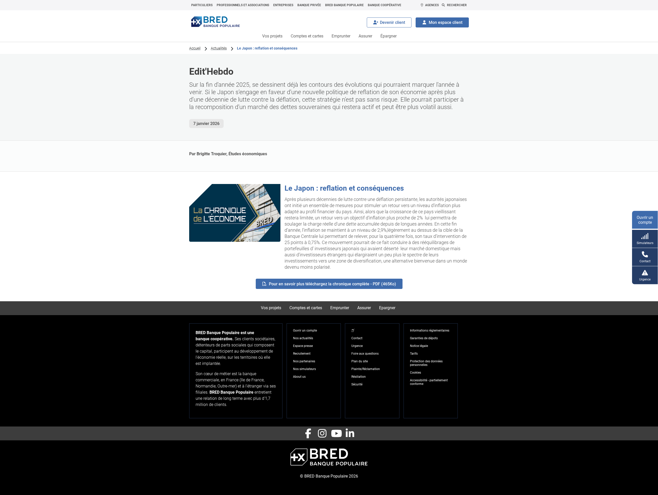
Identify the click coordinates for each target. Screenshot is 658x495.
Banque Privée (309, 5)
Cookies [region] (415, 372)
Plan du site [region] (359, 361)
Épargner (388, 36)
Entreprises (283, 5)
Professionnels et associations (243, 5)
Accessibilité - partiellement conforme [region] (429, 382)
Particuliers (202, 5)
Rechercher (457, 5)
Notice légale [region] (419, 346)
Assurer (365, 36)
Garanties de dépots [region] (424, 338)
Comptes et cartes (307, 36)
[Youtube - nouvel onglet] (336, 433)
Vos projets (272, 36)
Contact (645, 261)
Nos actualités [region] (303, 338)
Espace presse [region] (303, 346)
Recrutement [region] (301, 353)
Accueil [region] (194, 48)
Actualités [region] (219, 48)
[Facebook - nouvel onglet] (308, 433)
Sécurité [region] (356, 384)
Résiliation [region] (358, 376)
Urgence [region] (357, 346)
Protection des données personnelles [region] (426, 363)
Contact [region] (356, 338)
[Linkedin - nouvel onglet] (350, 433)
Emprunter (341, 36)
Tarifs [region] (414, 353)
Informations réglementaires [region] (429, 330)
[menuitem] (202, 5)
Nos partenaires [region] (304, 361)
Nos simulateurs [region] (304, 369)
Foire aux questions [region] (365, 353)
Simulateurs (645, 243)
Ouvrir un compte (645, 220)
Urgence (645, 279)
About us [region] (299, 376)
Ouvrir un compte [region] (305, 330)
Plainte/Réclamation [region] (365, 369)
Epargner (387, 307)
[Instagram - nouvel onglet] (322, 433)
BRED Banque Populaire (344, 5)
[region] (352, 330)
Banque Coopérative (384, 5)
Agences (432, 5)
